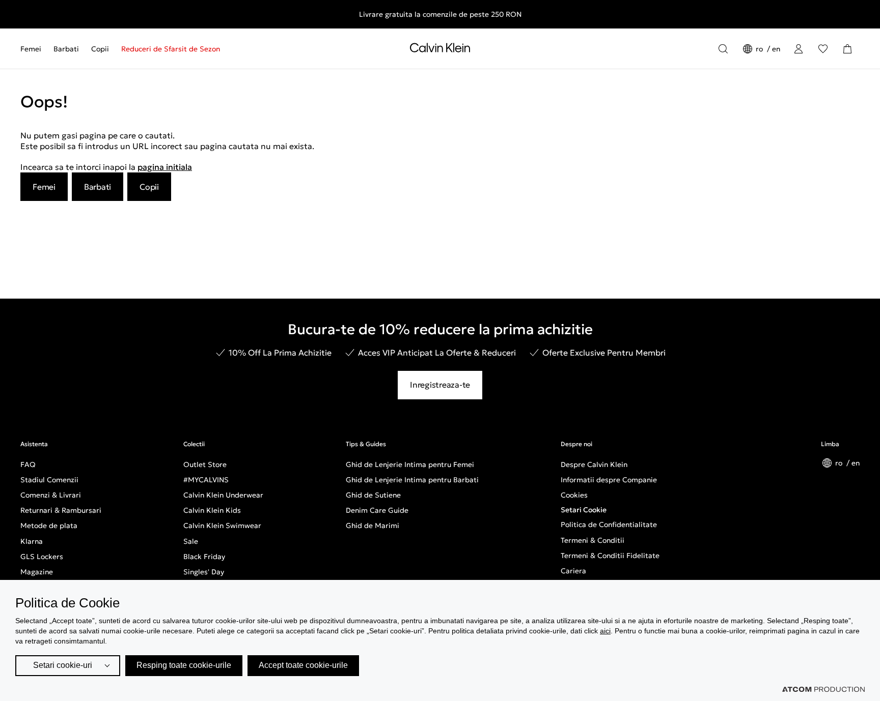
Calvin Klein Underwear (223, 495)
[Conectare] (798, 49)
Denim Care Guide (377, 510)
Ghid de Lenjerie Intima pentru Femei (410, 464)
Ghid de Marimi (372, 525)
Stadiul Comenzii (49, 479)
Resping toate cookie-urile (183, 665)
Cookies (574, 495)
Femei (30, 48)
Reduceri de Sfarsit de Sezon (170, 48)
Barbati (66, 48)
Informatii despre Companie (609, 479)
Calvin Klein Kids (212, 510)
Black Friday (204, 556)
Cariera (573, 570)
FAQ (28, 464)
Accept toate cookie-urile (303, 665)
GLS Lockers (41, 556)
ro (760, 48)
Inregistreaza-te (440, 384)
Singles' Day (203, 571)
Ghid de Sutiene (373, 495)
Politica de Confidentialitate (609, 524)
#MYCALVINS (206, 479)
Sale (190, 541)
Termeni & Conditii (592, 540)
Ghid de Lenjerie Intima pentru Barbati (412, 479)
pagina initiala (165, 167)
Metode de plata (48, 525)
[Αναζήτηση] (723, 49)
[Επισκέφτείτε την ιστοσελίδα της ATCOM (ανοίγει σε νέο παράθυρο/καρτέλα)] (823, 689)
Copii (100, 48)
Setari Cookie (584, 509)
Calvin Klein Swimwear (222, 525)
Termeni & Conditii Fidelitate (610, 555)
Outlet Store (205, 464)
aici (605, 631)
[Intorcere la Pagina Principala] (440, 50)
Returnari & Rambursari (60, 510)
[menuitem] (33, 48)
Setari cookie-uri (62, 665)
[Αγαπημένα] (823, 49)
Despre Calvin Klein (594, 464)
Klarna (31, 541)
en (776, 48)
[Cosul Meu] (847, 49)
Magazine (36, 571)
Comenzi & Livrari (50, 495)
